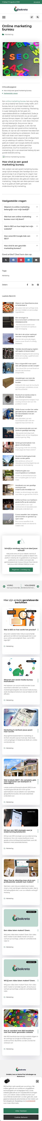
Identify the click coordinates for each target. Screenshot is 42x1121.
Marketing (9, 34)
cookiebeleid (30, 1101)
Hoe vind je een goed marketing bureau (18, 90)
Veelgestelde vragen (11, 93)
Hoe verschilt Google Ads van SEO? (21, 237)
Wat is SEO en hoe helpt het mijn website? (21, 227)
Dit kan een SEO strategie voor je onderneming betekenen (18, 831)
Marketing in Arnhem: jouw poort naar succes (18, 731)
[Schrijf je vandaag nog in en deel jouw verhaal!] (21, 541)
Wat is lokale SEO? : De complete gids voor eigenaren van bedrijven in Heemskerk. (20, 781)
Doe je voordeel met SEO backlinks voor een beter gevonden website (19, 1031)
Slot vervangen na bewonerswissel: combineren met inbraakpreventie (27, 320)
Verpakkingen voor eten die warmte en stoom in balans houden (25, 380)
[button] (37, 1081)
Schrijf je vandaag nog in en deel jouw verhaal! (21, 549)
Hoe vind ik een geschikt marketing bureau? (21, 247)
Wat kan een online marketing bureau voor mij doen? (21, 217)
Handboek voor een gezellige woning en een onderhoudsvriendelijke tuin (25, 487)
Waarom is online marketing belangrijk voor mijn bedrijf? (21, 208)
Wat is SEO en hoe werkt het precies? (20, 630)
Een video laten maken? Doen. (17, 930)
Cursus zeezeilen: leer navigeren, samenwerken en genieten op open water (26, 517)
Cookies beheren (21, 1117)
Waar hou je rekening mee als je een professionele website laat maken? (19, 881)
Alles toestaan (21, 1111)
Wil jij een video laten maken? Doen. (19, 981)
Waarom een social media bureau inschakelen (18, 680)
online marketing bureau (16, 101)
